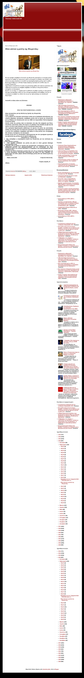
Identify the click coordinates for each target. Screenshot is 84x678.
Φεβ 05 (63, 454)
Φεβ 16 (63, 473)
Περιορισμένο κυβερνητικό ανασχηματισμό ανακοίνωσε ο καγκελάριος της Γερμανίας (65, 101)
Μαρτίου (62, 505)
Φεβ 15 (63, 471)
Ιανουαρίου (62, 442)
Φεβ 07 (63, 458)
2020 (59, 532)
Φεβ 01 (63, 446)
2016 (59, 440)
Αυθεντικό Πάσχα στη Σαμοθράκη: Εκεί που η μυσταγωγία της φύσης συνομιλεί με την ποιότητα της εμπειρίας (68, 152)
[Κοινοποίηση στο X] (32, 171)
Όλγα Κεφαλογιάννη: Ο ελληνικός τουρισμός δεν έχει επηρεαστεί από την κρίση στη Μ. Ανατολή (68, 165)
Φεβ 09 (63, 460)
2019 (59, 530)
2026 (59, 544)
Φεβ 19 (63, 486)
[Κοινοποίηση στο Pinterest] (35, 171)
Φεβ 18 (63, 477)
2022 (59, 536)
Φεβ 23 (63, 492)
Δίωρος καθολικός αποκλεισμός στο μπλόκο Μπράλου (70, 319)
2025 (59, 542)
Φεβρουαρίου (63, 444)
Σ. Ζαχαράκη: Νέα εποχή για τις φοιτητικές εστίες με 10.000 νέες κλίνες (71, 341)
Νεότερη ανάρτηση (10, 175)
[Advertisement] (42, 30)
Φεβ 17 (63, 475)
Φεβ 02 (63, 448)
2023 (59, 538)
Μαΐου (61, 509)
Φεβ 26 (63, 498)
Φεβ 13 (63, 469)
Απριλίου (62, 507)
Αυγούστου (62, 515)
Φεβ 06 (63, 456)
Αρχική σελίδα (28, 175)
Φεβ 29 (63, 502)
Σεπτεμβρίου (63, 517)
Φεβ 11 (63, 464)
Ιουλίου (61, 513)
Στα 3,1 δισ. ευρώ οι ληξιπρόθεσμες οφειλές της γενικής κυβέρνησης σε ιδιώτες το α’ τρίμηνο (67, 180)
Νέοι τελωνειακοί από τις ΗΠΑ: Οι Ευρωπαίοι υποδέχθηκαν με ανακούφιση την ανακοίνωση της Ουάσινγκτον (68, 112)
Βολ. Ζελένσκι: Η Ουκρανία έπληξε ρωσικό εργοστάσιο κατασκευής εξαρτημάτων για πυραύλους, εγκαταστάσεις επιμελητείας (68, 118)
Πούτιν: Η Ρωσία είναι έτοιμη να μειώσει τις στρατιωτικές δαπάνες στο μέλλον (71, 353)
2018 (59, 528)
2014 (59, 436)
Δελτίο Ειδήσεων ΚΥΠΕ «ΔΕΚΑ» (66, 198)
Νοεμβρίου (62, 521)
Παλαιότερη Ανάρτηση (46, 175)
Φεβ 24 (63, 494)
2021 (59, 534)
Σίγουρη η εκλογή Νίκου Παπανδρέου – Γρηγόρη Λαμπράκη (70, 331)
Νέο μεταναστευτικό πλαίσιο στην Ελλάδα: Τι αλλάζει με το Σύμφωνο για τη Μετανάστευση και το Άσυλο (68, 246)
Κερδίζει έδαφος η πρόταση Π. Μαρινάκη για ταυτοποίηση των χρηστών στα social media (71, 377)
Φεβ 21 (63, 488)
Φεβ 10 (63, 462)
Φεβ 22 (63, 490)
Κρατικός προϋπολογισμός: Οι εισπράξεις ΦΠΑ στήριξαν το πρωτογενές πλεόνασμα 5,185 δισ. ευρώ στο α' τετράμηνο (68, 184)
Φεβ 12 (63, 467)
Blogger (57, 669)
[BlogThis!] (31, 171)
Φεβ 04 (63, 452)
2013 (59, 434)
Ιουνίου (61, 511)
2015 (59, 438)
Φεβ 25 (63, 496)
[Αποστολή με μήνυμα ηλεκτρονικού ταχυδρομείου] (30, 171)
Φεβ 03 (63, 450)
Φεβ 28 (63, 500)
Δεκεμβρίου (63, 523)
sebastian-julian (46, 669)
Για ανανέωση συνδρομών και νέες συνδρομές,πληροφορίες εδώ (71, 297)
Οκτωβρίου (62, 519)
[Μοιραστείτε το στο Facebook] (33, 171)
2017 (59, 526)
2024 (59, 540)
